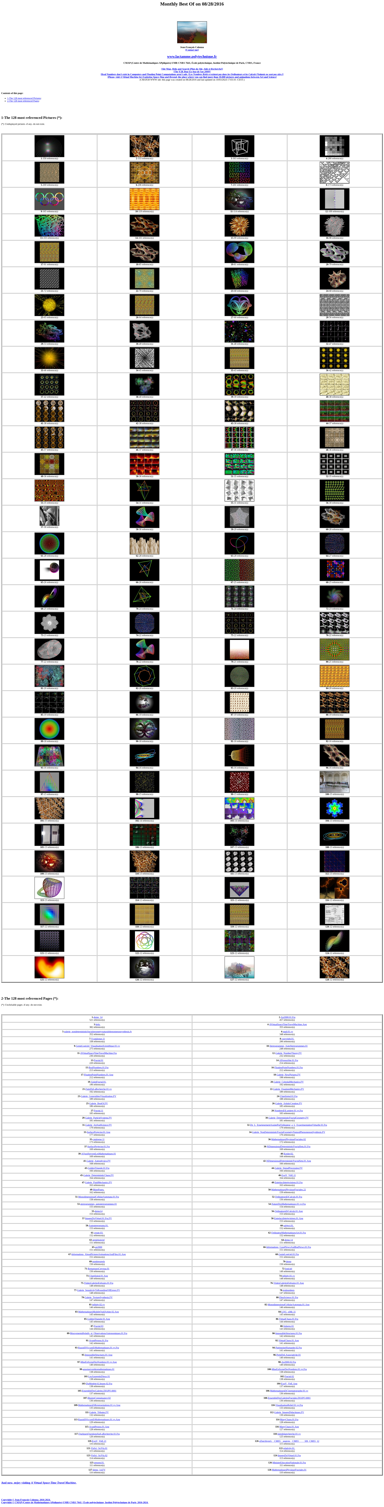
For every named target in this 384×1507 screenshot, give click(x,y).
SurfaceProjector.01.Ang (98, 1132)
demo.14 (289, 1240)
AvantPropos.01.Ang (99, 1426)
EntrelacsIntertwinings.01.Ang (288, 1218)
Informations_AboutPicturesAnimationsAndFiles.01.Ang (99, 1254)
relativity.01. (289, 1448)
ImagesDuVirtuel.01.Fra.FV (98, 1218)
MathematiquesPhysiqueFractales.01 (289, 1470)
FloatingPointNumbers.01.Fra (288, 1067)
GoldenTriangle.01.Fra (98, 1168)
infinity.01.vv (288, 1276)
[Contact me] (192, 50)
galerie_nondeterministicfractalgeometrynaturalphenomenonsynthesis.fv (98, 1031)
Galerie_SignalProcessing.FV (289, 1168)
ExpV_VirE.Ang (289, 1383)
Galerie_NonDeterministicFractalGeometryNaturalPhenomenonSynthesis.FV (288, 1132)
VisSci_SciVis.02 (99, 1455)
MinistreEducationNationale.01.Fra (289, 1462)
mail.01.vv (288, 1031)
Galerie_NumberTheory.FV (288, 1053)
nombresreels (98, 1261)
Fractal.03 (98, 1326)
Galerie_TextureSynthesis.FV (99, 1297)
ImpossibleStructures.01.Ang (98, 1355)
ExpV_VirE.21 (99, 1441)
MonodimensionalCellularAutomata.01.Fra (98, 1197)
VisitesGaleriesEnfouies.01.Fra (98, 1283)
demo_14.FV (99, 1470)
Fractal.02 (289, 1376)
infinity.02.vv (98, 1304)
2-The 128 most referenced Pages (23, 101)
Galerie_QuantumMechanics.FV (288, 1089)
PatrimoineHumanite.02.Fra (289, 1347)
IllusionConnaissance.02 (99, 1398)
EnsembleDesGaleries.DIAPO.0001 (99, 1391)
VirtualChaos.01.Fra (288, 1319)
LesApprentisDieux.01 (99, 1376)
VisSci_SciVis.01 (99, 1448)
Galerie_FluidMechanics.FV (98, 1182)
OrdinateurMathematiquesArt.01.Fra (288, 1232)
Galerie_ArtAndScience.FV (98, 1125)
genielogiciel (99, 1240)
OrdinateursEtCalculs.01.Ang (289, 1211)
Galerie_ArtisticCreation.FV (288, 1103)
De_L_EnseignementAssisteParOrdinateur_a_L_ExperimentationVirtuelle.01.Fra (288, 1125)
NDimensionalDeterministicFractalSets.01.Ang (288, 1161)
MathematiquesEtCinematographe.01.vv (289, 1391)
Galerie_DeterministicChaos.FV (98, 1175)
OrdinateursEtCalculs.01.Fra (288, 1197)
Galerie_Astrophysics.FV (99, 1161)
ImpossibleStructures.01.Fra (288, 1333)
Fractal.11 (98, 1110)
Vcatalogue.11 (98, 1038)
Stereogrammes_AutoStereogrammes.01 (289, 1046)
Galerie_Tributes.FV (99, 1412)
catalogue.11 (99, 1139)
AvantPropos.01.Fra (98, 1340)
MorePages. (98, 1189)
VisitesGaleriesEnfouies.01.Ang (288, 1283)
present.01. (99, 1462)
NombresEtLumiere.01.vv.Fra (288, 1110)
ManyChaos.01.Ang (289, 1426)
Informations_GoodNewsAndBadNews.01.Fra (288, 1247)
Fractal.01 (98, 1060)
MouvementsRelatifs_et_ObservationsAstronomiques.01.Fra (98, 1333)
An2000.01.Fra (288, 1017)
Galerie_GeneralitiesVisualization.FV (98, 1096)
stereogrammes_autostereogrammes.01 (98, 1204)
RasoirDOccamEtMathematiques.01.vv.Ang (99, 1419)
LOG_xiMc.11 (289, 1311)
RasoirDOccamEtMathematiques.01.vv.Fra (98, 1347)
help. (98, 1024)
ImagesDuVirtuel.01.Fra (289, 1455)
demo (288, 1261)
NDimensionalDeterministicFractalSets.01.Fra (288, 1146)
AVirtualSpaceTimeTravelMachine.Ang (288, 1024)
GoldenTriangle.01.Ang (98, 1319)
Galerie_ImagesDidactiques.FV (289, 1412)
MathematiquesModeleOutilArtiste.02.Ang (98, 1311)
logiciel (288, 1268)
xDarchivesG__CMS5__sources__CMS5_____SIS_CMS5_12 (289, 1441)
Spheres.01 (288, 1326)
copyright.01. (288, 1038)
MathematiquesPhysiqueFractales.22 (288, 1189)
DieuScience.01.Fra (288, 1297)
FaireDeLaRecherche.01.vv (99, 1089)
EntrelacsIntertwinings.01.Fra (289, 1182)
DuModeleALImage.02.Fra (99, 1383)
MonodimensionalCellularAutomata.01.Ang (288, 1304)
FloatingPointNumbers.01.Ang (98, 1074)
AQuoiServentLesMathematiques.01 (98, 1153)
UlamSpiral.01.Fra (288, 1096)
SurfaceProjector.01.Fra (98, 1146)
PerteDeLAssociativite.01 (288, 1355)
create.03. (98, 1232)
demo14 (98, 1211)
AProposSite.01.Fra (288, 1060)
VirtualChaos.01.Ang (289, 1340)
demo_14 (98, 1017)
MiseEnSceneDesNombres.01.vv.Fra (289, 1369)
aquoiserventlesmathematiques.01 (98, 1369)
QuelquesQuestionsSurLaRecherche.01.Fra (99, 1434)
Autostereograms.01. (98, 1225)
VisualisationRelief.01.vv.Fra (289, 1405)
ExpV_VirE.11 (289, 1175)
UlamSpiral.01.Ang (98, 1276)
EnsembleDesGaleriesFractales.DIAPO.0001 (289, 1398)
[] (192, 69)
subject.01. (289, 1225)
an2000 (98, 1247)
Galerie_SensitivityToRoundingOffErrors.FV (98, 1290)
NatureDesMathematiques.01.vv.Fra (289, 1204)
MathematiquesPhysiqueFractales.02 (288, 1139)
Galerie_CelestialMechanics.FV (289, 1082)
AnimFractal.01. (98, 1082)
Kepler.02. (289, 1153)
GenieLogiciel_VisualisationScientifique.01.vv (98, 1046)
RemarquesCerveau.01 (98, 1268)
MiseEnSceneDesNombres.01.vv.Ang (99, 1362)
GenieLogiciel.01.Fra (289, 1254)
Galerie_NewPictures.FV (289, 1074)
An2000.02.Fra (288, 1362)
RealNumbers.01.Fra (98, 1067)
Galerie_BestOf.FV (98, 1103)
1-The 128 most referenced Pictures (24, 98)
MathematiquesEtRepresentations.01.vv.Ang (99, 1405)
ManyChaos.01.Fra (289, 1419)
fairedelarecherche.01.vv (289, 1434)
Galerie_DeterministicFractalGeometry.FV (288, 1118)
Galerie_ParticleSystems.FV (98, 1118)
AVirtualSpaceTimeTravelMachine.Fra (98, 1053)
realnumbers (288, 1290)
